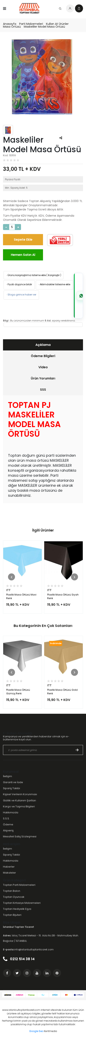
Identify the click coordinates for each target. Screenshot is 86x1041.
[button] (11, 577)
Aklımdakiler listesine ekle (54, 284)
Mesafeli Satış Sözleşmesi (19, 836)
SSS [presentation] (43, 389)
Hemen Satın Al (23, 254)
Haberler (9, 867)
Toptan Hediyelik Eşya (17, 909)
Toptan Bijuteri (12, 915)
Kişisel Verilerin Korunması (20, 794)
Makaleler (9, 873)
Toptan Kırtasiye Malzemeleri (22, 903)
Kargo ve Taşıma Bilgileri (19, 806)
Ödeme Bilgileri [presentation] (43, 356)
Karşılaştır (54, 275)
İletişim (7, 776)
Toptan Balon (11, 891)
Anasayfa (9, 23)
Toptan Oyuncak (13, 897)
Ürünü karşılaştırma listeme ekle (26, 275)
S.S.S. (6, 818)
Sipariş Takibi (11, 788)
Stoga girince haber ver (21, 294)
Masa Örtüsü (12, 26)
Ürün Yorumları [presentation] (43, 378)
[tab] (43, 344)
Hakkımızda (10, 812)
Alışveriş (8, 830)
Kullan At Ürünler (57, 23)
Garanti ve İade (13, 782)
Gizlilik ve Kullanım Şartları (19, 800)
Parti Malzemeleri (31, 23)
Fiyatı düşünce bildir (19, 284)
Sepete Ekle (23, 239)
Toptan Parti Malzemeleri (19, 885)
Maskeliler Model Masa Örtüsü (44, 26)
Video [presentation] (43, 367)
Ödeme (8, 824)
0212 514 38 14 (22, 958)
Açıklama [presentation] (43, 344)
